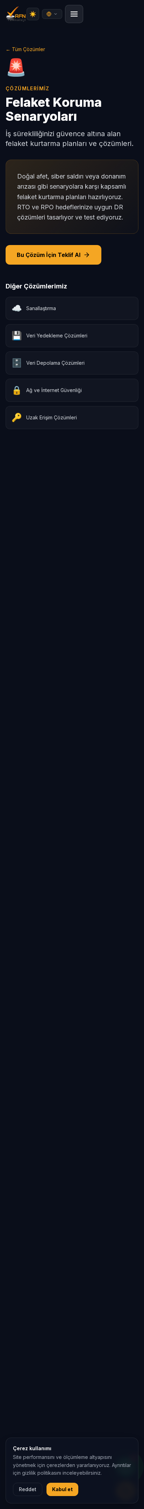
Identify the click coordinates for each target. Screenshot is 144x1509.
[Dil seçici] (52, 14)
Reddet (27, 1489)
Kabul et (62, 1489)
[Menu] (74, 14)
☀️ (32, 14)
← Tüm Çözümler (25, 49)
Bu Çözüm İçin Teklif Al (48, 254)
